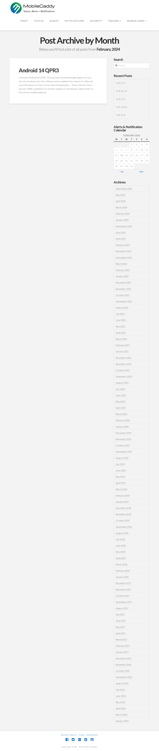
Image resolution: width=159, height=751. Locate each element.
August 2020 (122, 382)
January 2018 (122, 577)
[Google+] (79, 739)
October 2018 (122, 520)
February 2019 (123, 495)
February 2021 (123, 345)
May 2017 (120, 627)
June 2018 (121, 545)
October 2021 (122, 295)
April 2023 (121, 238)
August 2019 (122, 458)
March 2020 (121, 414)
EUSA (82, 735)
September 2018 (124, 526)
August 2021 (122, 307)
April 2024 (121, 201)
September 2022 (124, 257)
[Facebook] (67, 739)
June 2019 (121, 470)
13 (121, 155)
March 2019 (121, 489)
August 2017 (122, 608)
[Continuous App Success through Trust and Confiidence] (32, 8)
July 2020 (120, 389)
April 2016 (121, 708)
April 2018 (121, 558)
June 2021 (121, 320)
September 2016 (124, 677)
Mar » (141, 172)
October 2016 (122, 670)
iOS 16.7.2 (121, 91)
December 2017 (123, 583)
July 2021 (120, 313)
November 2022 (123, 251)
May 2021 (120, 326)
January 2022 (122, 276)
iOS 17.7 (120, 83)
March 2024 (121, 207)
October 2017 (122, 595)
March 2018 (121, 564)
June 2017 (121, 620)
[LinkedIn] (85, 739)
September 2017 (124, 602)
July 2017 (120, 614)
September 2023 (124, 226)
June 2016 (121, 696)
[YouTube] (92, 739)
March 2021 (121, 339)
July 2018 (120, 539)
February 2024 (123, 213)
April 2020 (121, 407)
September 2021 (124, 301)
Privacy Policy (69, 735)
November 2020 (123, 364)
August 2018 (122, 533)
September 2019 (124, 451)
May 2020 (120, 401)
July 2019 (120, 464)
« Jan (121, 172)
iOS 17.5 (120, 99)
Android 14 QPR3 (39, 70)
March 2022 (121, 263)
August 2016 (122, 683)
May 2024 (120, 195)
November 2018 (123, 514)
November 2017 (123, 589)
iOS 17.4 (120, 115)
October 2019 (122, 445)
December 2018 (123, 508)
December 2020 (123, 357)
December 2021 (123, 282)
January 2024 (122, 219)
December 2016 (123, 658)
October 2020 (122, 370)
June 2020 (121, 395)
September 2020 (124, 376)
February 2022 (123, 270)
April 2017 (121, 633)
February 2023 (123, 245)
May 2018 (120, 551)
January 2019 (122, 501)
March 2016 (121, 714)
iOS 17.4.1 (121, 107)
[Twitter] (73, 739)
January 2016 (122, 721)
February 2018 (123, 570)
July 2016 (120, 689)
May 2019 (120, 476)
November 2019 (123, 439)
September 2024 (124, 188)
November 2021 (123, 289)
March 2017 (121, 639)
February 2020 (123, 420)
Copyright (92, 735)
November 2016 (123, 664)
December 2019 (123, 433)
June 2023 (121, 232)
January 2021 (122, 351)
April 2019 (121, 483)
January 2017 (122, 652)
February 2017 (123, 645)
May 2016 (120, 702)
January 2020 (122, 426)
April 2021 (121, 332)
